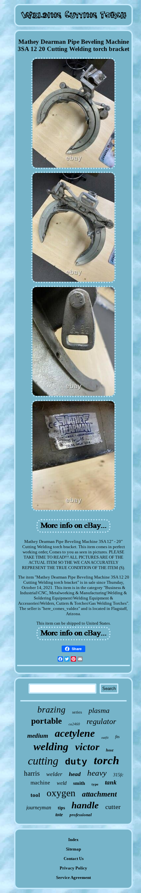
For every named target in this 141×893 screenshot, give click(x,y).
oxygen (61, 792)
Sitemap (73, 849)
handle (85, 805)
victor (87, 746)
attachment (99, 794)
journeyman (38, 807)
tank (111, 782)
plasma (99, 710)
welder (54, 774)
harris (32, 773)
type (94, 784)
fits (117, 736)
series (77, 712)
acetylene (75, 733)
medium (37, 735)
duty (76, 762)
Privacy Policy (73, 868)
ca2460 (74, 724)
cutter (113, 806)
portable (46, 721)
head (75, 774)
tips (61, 807)
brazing (51, 710)
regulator (101, 721)
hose (109, 750)
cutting (43, 761)
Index (73, 839)
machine (40, 783)
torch (106, 760)
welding (51, 746)
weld (62, 783)
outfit (105, 737)
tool (35, 795)
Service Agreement (73, 877)
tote (59, 814)
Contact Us (74, 858)
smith (79, 783)
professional (81, 814)
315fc (118, 774)
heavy (97, 772)
